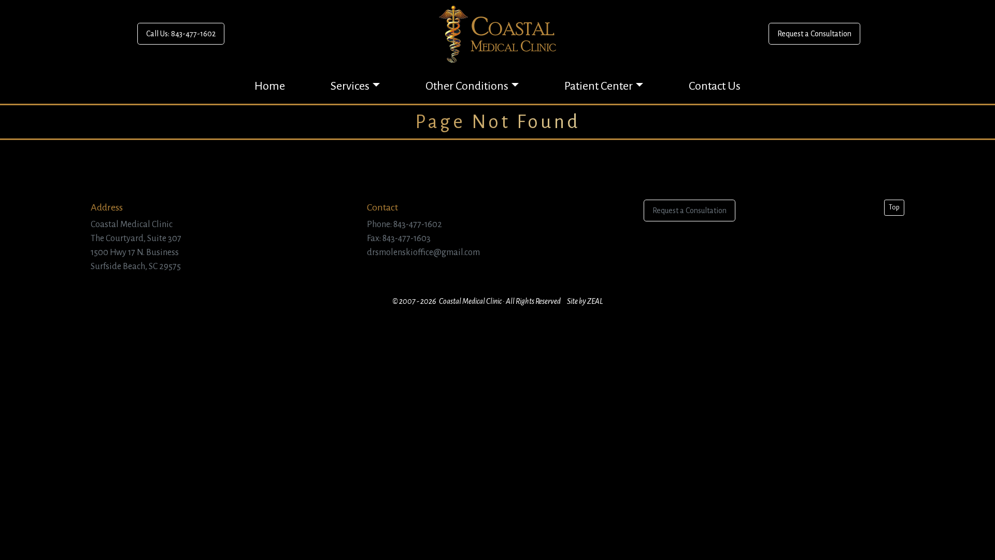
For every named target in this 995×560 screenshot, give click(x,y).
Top (894, 207)
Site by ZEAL (585, 301)
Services (350, 86)
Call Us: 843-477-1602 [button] (181, 34)
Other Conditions (466, 86)
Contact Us (715, 86)
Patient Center (598, 86)
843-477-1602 (417, 224)
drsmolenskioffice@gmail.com (423, 252)
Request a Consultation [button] (814, 34)
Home (269, 86)
